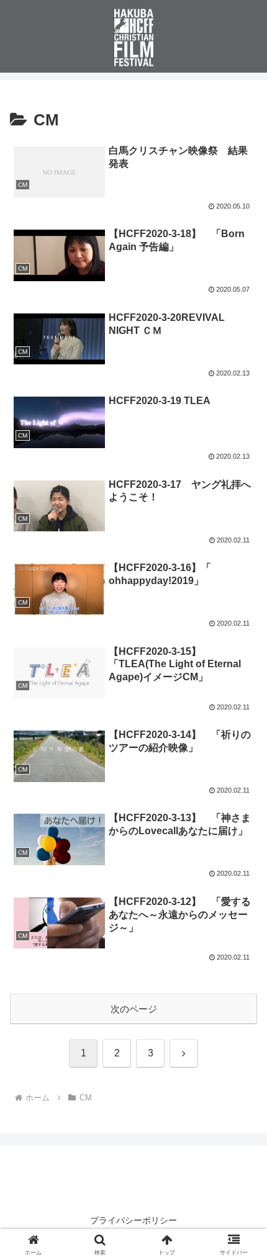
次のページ (134, 1009)
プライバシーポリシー (133, 1220)
